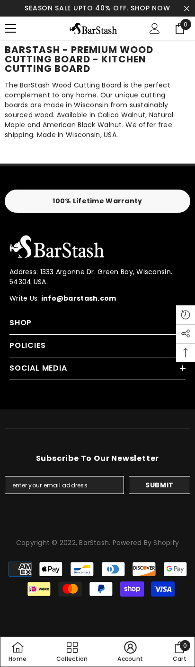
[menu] (10, 28)
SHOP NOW (150, 8)
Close (186, 8)
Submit (159, 485)
